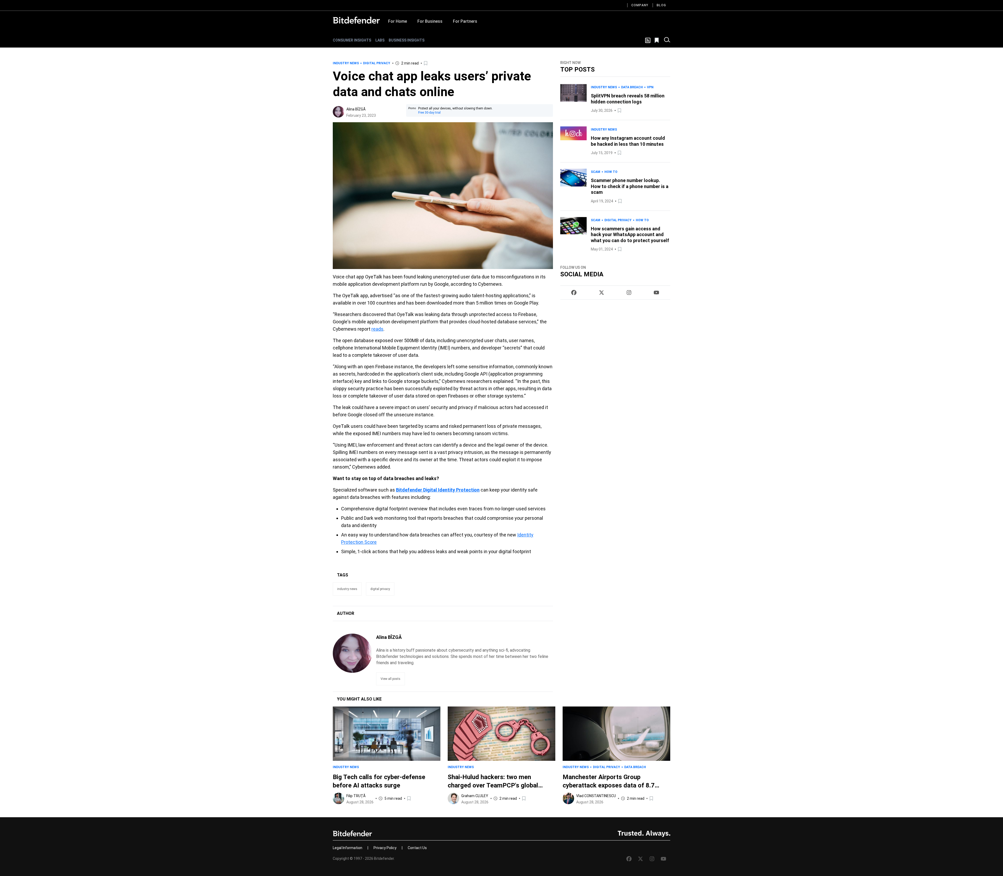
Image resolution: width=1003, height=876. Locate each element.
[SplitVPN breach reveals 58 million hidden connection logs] (573, 99)
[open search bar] (667, 40)
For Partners (465, 21)
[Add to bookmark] (426, 63)
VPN (650, 87)
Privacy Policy (385, 848)
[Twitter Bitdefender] (601, 292)
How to (610, 172)
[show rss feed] (647, 40)
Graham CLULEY (474, 796)
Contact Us (417, 848)
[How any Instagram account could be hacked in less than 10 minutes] (573, 141)
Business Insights (406, 40)
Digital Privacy (376, 63)
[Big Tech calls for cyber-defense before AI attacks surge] (386, 733)
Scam (595, 172)
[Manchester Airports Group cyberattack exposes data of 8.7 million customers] (616, 733)
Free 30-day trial (429, 112)
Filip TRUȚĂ (356, 796)
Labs (379, 40)
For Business (429, 21)
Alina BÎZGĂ (356, 109)
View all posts (390, 679)
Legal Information (347, 848)
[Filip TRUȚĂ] (338, 798)
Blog (661, 5)
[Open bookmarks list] (657, 40)
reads (377, 329)
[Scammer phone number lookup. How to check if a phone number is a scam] (573, 186)
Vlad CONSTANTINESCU (596, 796)
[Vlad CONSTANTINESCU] (568, 798)
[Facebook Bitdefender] (573, 292)
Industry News (346, 63)
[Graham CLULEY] (453, 798)
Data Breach (632, 87)
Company (639, 5)
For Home (397, 21)
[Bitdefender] (356, 20)
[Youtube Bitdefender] (656, 292)
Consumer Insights (352, 40)
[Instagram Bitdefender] (629, 292)
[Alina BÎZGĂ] (338, 112)
